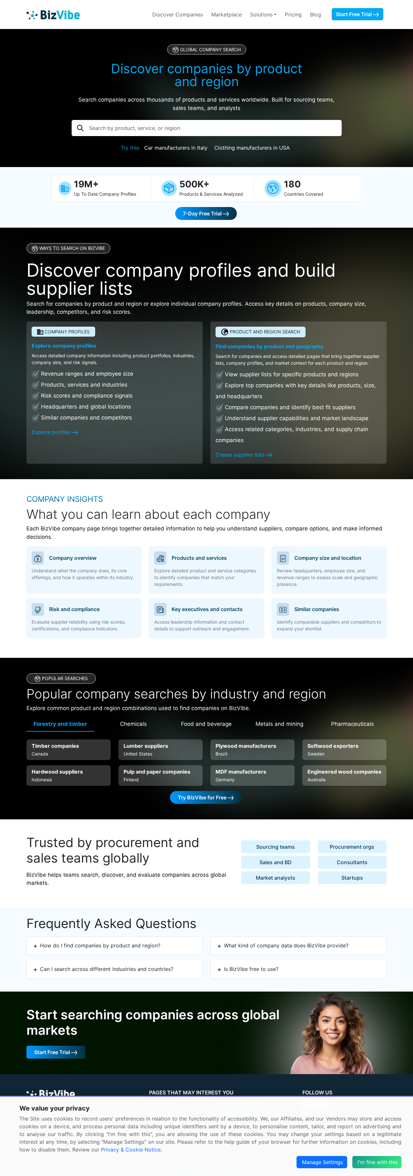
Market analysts (275, 878)
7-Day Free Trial (203, 213)
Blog (315, 14)
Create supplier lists (241, 454)
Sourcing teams (275, 847)
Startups (352, 878)
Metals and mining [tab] (279, 724)
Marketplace (226, 14)
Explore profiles (52, 432)
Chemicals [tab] (133, 724)
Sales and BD (275, 862)
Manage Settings (322, 1162)
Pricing (293, 14)
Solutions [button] (261, 14)
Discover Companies (177, 14)
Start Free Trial (354, 14)
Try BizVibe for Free (203, 797)
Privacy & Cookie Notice (131, 1149)
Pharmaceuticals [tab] (352, 724)
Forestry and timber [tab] (60, 724)
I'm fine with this (378, 1162)
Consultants (352, 862)
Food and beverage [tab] (206, 724)
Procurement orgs (352, 847)
